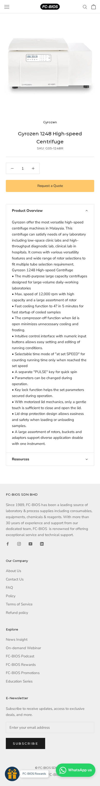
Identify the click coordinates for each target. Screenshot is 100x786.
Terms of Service (19, 604)
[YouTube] (30, 544)
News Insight (16, 639)
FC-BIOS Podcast (20, 656)
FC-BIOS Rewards (21, 664)
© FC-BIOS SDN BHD (50, 768)
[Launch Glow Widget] (12, 774)
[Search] (85, 7)
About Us (13, 570)
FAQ (9, 587)
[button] (50, 210)
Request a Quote (50, 186)
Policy (11, 596)
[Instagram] (19, 544)
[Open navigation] (6, 7)
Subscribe (25, 743)
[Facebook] (7, 544)
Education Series (19, 681)
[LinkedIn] (42, 544)
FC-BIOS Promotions (23, 672)
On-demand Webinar (23, 648)
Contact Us (15, 579)
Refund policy (17, 612)
